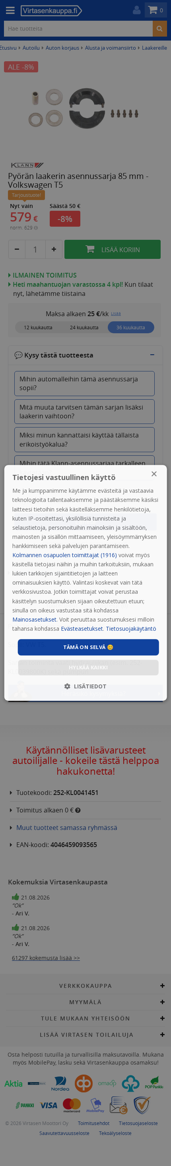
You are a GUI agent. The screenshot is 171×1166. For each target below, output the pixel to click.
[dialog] (85, 583)
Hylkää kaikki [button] (88, 667)
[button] (85, 686)
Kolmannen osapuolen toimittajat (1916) (64, 555)
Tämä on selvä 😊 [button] (88, 647)
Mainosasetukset (34, 619)
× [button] (154, 474)
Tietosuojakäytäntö (131, 628)
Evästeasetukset (82, 628)
